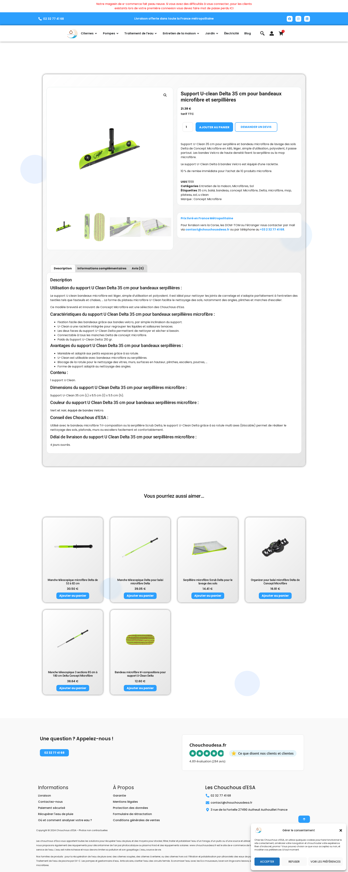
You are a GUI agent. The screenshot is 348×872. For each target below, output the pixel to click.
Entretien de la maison (215, 186)
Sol (252, 186)
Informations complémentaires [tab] (101, 268)
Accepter (267, 861)
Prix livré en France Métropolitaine (207, 218)
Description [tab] (63, 268)
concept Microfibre (244, 190)
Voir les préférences (325, 861)
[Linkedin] (307, 19)
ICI (231, 8)
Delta (263, 190)
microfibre (275, 190)
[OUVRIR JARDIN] (217, 33)
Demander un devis (256, 127)
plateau (186, 195)
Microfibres (240, 186)
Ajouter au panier (214, 127)
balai (211, 190)
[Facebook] (290, 19)
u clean (203, 195)
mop (287, 190)
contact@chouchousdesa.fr (207, 229)
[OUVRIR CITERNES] (95, 33)
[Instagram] (298, 19)
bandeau (222, 190)
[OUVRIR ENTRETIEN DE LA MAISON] (198, 33)
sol (195, 195)
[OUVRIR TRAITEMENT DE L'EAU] (155, 33)
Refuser (294, 861)
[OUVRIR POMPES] (117, 33)
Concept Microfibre (208, 199)
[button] (341, 830)
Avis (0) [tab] (138, 268)
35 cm (202, 190)
